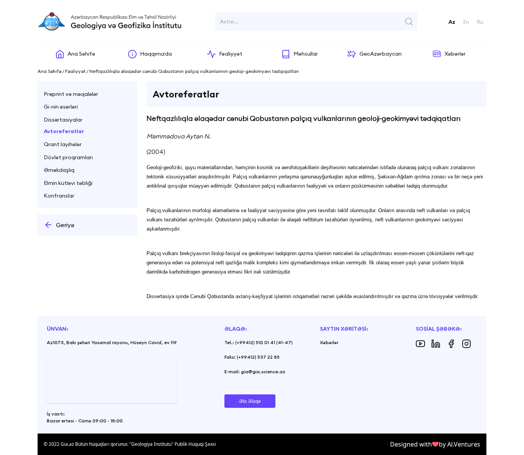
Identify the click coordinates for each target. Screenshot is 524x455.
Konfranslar (59, 195)
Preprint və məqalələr (71, 94)
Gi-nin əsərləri (61, 106)
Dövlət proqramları (68, 157)
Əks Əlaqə (250, 401)
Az (451, 21)
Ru (480, 21)
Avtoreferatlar (64, 131)
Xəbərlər (329, 342)
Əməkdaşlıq (59, 170)
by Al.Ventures (459, 444)
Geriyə (65, 225)
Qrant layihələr (63, 144)
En (466, 21)
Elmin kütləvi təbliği (68, 183)
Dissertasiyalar (63, 119)
